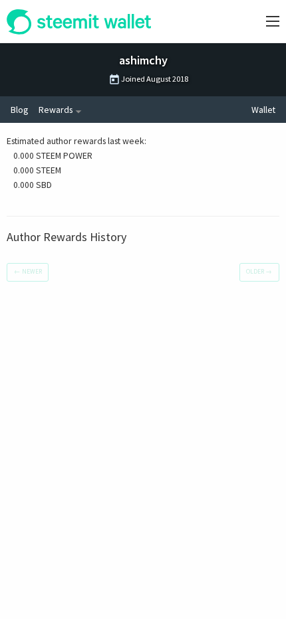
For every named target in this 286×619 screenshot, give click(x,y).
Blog (19, 110)
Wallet (263, 110)
